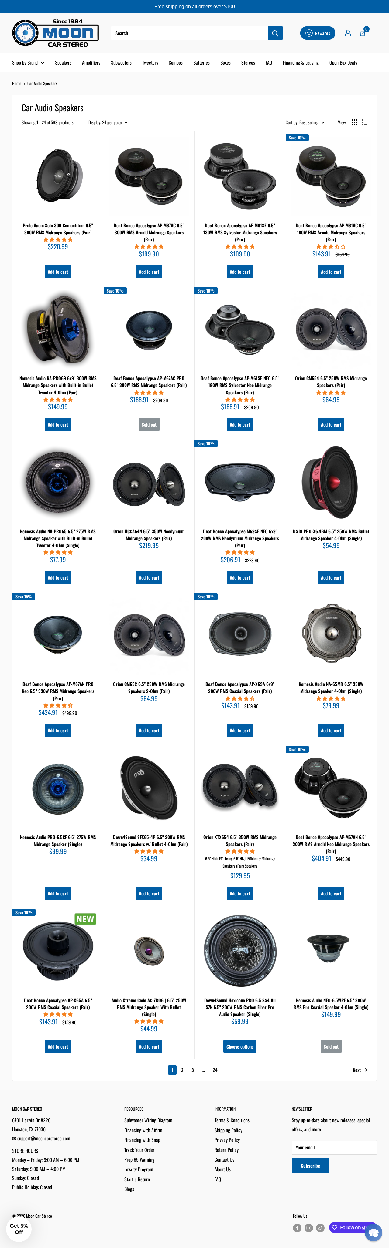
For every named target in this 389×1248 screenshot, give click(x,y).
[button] (373, 1232)
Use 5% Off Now (194, 668)
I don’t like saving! (194, 687)
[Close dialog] (260, 557)
